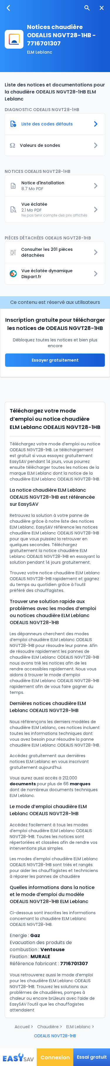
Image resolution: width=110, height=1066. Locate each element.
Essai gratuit (92, 1057)
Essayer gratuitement (55, 360)
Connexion (55, 1057)
